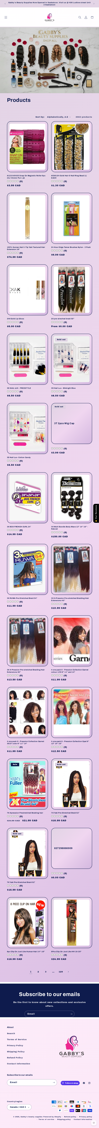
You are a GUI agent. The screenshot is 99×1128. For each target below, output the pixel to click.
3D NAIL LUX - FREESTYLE (19, 388)
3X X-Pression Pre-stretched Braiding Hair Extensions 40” (70, 599)
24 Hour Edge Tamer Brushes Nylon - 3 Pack (71, 247)
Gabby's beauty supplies (32, 1117)
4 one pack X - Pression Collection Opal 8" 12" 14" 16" (70, 742)
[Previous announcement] (5, 3)
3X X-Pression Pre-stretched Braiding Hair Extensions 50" (26, 671)
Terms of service (46, 1119)
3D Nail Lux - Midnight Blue (63, 388)
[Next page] (68, 972)
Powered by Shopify (52, 1117)
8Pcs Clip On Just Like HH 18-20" (66, 952)
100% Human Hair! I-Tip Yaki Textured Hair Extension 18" (26, 248)
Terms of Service (17, 1039)
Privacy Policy (15, 1045)
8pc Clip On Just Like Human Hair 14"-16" (26, 952)
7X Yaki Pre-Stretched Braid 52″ (65, 813)
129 (61, 972)
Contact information (83, 1119)
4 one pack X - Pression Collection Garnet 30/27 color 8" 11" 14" (25, 742)
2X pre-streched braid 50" (62, 319)
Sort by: (39, 117)
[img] (57, 448)
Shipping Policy (16, 1052)
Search (11, 1033)
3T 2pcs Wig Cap (64, 423)
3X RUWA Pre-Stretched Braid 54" (22, 598)
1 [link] (31, 971)
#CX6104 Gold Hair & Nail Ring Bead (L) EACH (69, 177)
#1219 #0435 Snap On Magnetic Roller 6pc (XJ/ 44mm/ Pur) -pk (26, 177)
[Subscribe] (71, 1014)
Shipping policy (64, 1119)
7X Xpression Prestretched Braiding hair (25, 813)
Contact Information (18, 1064)
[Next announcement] (94, 3)
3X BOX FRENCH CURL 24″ (19, 527)
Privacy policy (85, 1117)
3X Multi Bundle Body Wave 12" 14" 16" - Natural (69, 528)
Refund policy (70, 1117)
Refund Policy (15, 1058)
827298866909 (63, 848)
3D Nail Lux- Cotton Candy (19, 457)
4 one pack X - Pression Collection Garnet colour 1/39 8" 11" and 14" (69, 671)
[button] (6, 17)
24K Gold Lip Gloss (15, 319)
